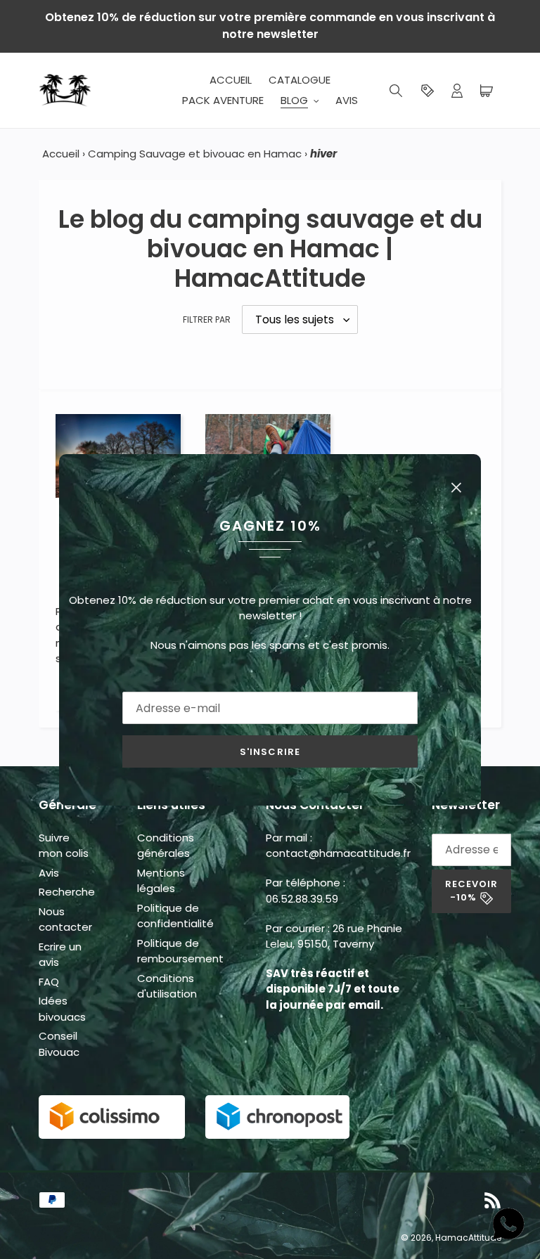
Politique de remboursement (180, 951)
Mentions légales (161, 880)
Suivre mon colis (64, 845)
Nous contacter (65, 919)
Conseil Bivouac (59, 1043)
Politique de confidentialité (175, 915)
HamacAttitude (468, 1238)
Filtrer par (207, 319)
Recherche (67, 891)
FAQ (49, 981)
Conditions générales (165, 845)
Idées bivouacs (62, 1008)
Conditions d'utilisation (167, 986)
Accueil (60, 153)
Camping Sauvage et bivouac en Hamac (195, 153)
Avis (49, 872)
